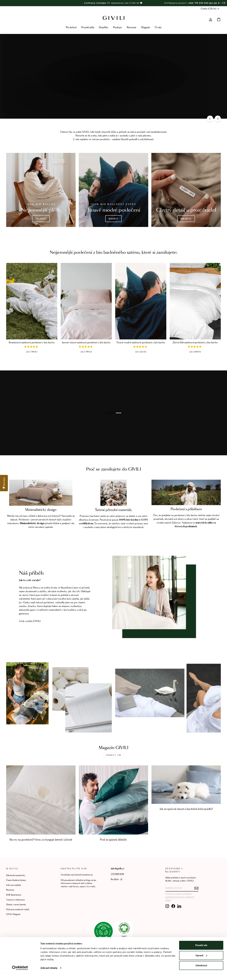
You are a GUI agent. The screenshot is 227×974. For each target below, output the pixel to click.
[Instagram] (167, 906)
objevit (113, 85)
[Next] (218, 119)
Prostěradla (87, 27)
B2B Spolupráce (13, 895)
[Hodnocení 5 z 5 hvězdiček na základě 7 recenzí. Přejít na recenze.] (86, 347)
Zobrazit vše (113, 755)
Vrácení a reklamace (15, 900)
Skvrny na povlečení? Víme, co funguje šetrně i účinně (40, 839)
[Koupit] (113, 190)
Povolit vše (201, 945)
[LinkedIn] (179, 906)
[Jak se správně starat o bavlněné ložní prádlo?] (186, 784)
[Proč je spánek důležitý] (113, 800)
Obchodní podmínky (15, 875)
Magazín (145, 27)
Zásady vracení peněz (16, 905)
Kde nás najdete (13, 885)
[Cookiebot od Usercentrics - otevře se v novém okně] (20, 968)
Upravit (199, 955)
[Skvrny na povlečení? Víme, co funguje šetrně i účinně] (41, 800)
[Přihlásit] (196, 888)
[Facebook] (173, 906)
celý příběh (30, 401)
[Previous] (210, 119)
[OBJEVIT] (41, 190)
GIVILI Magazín (13, 914)
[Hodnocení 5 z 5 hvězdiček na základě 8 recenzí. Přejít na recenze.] (140, 347)
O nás (158, 27)
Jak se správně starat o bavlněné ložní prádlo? (186, 809)
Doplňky (103, 27)
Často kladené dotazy (16, 880)
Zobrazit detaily (48, 968)
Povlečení (71, 27)
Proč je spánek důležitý (113, 839)
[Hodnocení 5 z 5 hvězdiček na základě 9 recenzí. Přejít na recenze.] (195, 347)
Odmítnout (201, 965)
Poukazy (117, 27)
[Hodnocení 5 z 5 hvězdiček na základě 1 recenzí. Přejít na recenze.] (31, 347)
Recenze (131, 27)
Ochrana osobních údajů (17, 910)
